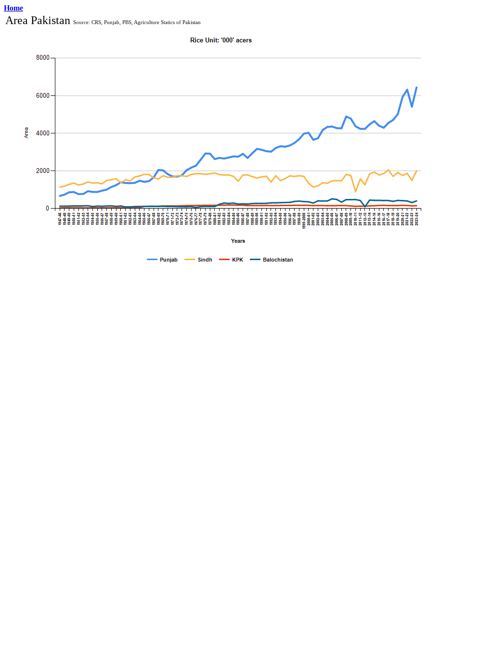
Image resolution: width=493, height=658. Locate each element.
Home (13, 8)
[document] (221, 143)
